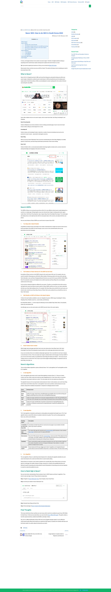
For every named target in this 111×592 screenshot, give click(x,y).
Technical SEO (81, 2)
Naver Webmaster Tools (34, 478)
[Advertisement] (55, 18)
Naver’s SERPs (24, 43)
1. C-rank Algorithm (27, 51)
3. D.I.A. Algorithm (27, 54)
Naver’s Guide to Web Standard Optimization (41, 505)
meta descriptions (49, 430)
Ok (80, 590)
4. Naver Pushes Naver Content (29, 49)
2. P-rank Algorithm (27, 53)
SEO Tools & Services (72, 2)
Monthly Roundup (75, 34)
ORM (72, 36)
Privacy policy (85, 590)
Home (49, 2)
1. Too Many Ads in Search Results (30, 44)
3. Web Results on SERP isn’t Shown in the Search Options (34, 47)
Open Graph (31, 431)
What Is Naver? (24, 41)
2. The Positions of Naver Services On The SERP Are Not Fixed (35, 46)
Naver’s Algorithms (25, 50)
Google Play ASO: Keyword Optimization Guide (81, 68)
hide (37, 39)
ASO (53, 2)
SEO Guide (57, 2)
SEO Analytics (63, 2)
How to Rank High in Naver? (26, 56)
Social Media (74, 44)
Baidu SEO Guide (52, 65)
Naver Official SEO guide (53, 514)
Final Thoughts (24, 57)
